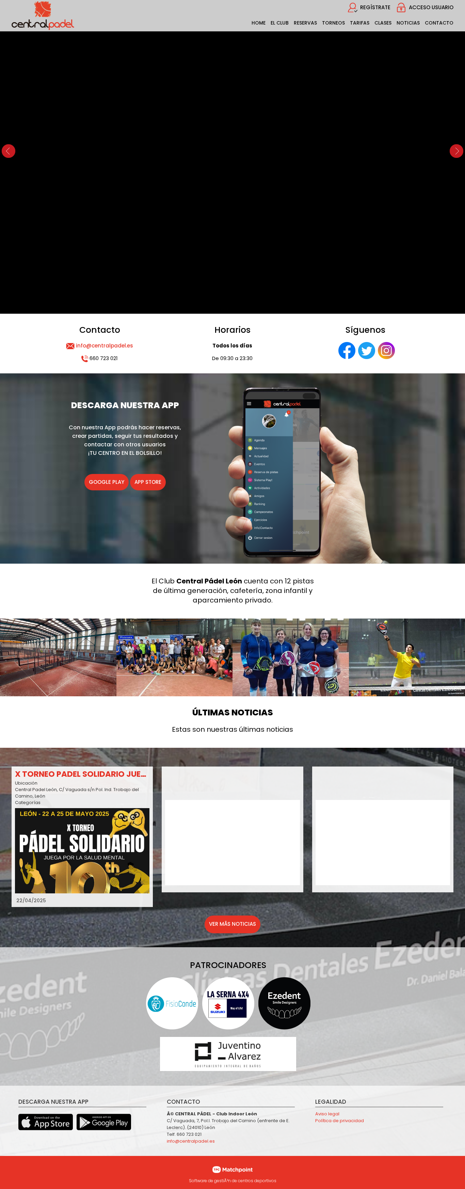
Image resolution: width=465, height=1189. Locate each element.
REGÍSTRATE (375, 7)
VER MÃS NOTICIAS (232, 923)
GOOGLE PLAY (106, 482)
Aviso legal (327, 1114)
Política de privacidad (339, 1120)
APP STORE (147, 482)
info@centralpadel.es (104, 345)
